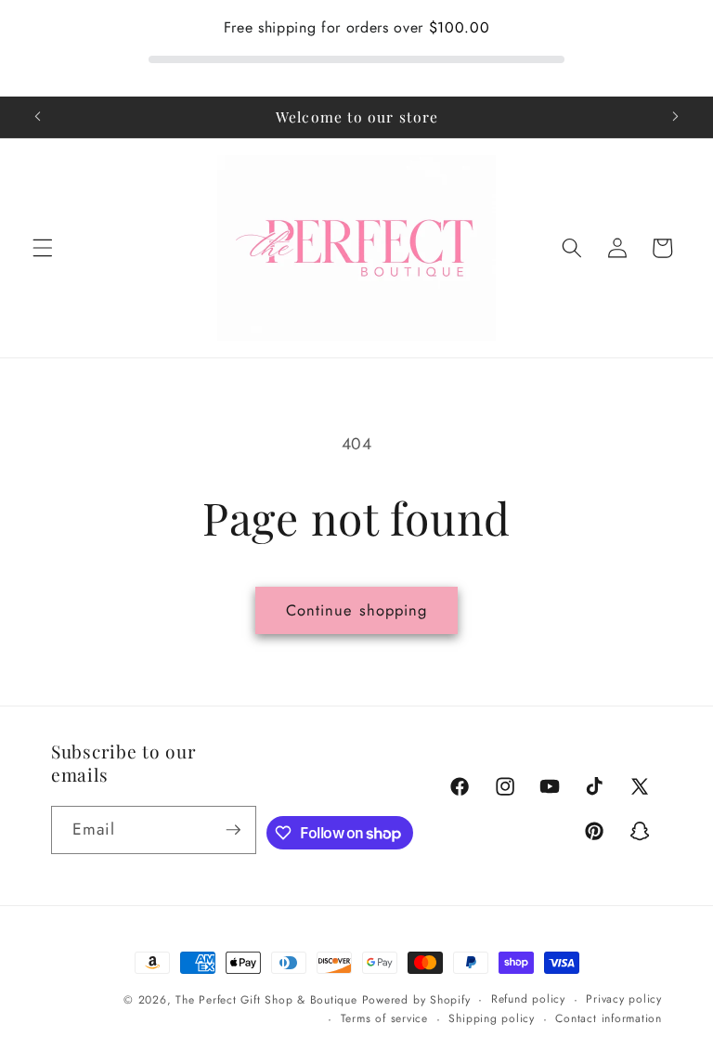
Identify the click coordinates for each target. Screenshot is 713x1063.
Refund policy (528, 999)
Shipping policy (491, 1018)
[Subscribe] (233, 830)
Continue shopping (357, 610)
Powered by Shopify (416, 1000)
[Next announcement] (675, 117)
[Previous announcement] (38, 117)
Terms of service (384, 1018)
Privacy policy (624, 999)
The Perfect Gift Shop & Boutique (266, 1000)
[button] (42, 248)
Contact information (608, 1018)
